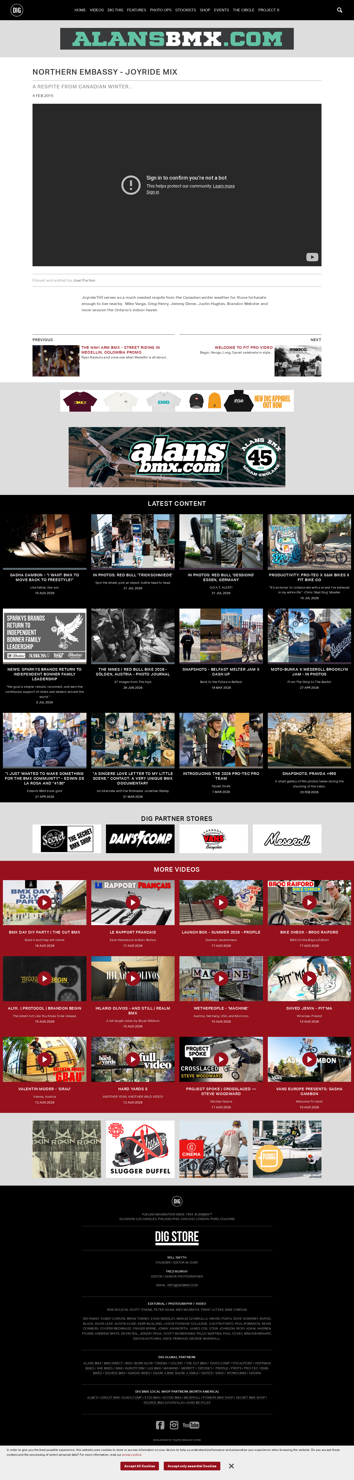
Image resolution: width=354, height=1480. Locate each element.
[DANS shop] (140, 838)
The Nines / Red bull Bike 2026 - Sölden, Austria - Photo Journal (133, 671)
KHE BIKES (105, 1368)
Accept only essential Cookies (192, 1466)
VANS (219, 1373)
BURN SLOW (143, 1363)
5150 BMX (152, 1397)
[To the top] (177, 1201)
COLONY (176, 1363)
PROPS (236, 1368)
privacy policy (131, 1454)
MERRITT (188, 1368)
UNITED (207, 1373)
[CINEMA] (213, 1149)
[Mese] (287, 838)
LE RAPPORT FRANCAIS (133, 932)
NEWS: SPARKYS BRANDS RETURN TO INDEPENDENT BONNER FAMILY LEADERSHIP (44, 674)
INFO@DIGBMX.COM (182, 1285)
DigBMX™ (205, 1214)
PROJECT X (268, 10)
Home (80, 10)
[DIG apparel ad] (177, 401)
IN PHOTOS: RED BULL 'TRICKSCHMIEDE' (133, 575)
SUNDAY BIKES (139, 1373)
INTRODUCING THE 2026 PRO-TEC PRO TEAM (221, 776)
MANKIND (171, 1368)
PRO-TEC (251, 1368)
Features (136, 10)
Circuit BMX (110, 1397)
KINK (119, 1368)
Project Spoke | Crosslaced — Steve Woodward (221, 1091)
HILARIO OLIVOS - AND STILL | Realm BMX (133, 1010)
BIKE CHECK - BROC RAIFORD (309, 932)
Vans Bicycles (198, 1402)
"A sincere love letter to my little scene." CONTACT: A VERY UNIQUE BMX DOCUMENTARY (133, 778)
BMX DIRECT (113, 1363)
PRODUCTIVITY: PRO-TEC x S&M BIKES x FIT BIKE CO (309, 577)
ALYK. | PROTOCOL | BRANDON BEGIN (44, 1008)
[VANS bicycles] (213, 838)
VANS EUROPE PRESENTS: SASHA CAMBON (309, 1091)
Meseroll (192, 1397)
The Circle (244, 10)
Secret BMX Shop (250, 1397)
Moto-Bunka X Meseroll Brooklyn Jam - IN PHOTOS (309, 671)
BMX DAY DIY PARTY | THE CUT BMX (44, 932)
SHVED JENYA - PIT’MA (309, 1008)
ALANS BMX (92, 1363)
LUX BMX (154, 1368)
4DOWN (255, 1373)
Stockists (185, 10)
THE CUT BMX (196, 1363)
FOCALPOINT (243, 1363)
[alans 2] (177, 457)
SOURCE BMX (115, 1373)
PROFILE (222, 1368)
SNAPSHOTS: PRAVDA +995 (309, 773)
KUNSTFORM (135, 1368)
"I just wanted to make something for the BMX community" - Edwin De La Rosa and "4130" (44, 778)
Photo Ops (160, 10)
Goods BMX (171, 1397)
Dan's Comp (132, 1397)
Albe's (92, 1397)
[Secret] (67, 838)
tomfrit (177, 1440)
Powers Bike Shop (218, 1397)
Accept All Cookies (139, 1466)
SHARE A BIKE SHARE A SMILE (175, 1373)
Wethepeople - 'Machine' (221, 1008)
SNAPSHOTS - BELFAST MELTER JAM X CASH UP (221, 671)
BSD (128, 1363)
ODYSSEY (205, 1368)
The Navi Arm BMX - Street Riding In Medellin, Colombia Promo (120, 350)
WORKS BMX (237, 1373)
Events (221, 10)
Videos (97, 10)
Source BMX (154, 1402)
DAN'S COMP (220, 1363)
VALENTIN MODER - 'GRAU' (44, 1089)
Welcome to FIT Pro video (244, 347)
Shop (205, 10)
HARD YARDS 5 (133, 1089)
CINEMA (161, 1363)
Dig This (115, 10)
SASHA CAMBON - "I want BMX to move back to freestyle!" (44, 577)
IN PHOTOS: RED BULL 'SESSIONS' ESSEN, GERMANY (221, 577)
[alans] (177, 39)
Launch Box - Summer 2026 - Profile (221, 932)
